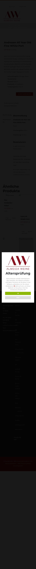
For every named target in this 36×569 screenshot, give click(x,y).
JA (18, 293)
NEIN (18, 297)
